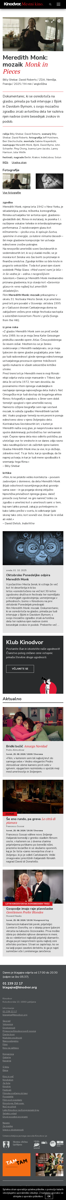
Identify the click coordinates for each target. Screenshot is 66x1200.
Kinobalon (8, 1079)
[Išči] (50, 4)
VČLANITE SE (20, 668)
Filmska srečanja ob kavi (15, 1093)
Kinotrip (7, 1086)
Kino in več (8, 1076)
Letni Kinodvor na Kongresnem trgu (27, 903)
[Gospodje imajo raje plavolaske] (33, 887)
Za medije (8, 1126)
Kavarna (7, 1060)
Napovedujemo (10, 1041)
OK (49, 1196)
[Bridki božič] (33, 724)
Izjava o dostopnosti (13, 1129)
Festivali (7, 1090)
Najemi (6, 1122)
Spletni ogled (10, 1113)
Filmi (5, 1044)
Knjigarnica (8, 1054)
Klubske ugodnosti (12, 1037)
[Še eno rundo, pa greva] (33, 797)
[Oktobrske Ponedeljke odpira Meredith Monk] (33, 548)
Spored (6, 1021)
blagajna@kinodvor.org (20, 987)
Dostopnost (9, 1027)
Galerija (7, 1057)
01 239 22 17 (13, 983)
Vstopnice (8, 1024)
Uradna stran (19, 162)
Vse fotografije (12, 193)
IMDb (5, 162)
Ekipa (5, 1070)
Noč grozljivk (9, 1106)
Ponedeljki (8, 1096)
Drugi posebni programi (15, 1116)
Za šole (6, 1083)
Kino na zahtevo (11, 1048)
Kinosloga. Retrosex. (13, 1103)
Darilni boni (9, 1034)
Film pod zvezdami (12, 1100)
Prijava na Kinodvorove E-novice (19, 1031)
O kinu (6, 1066)
